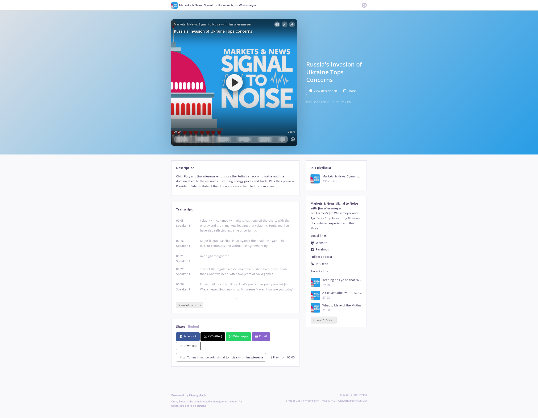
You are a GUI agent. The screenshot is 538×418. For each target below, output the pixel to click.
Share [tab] (180, 326)
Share (352, 91)
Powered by (180, 395)
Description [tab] (185, 168)
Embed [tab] (193, 326)
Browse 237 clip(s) (323, 320)
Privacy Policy (311, 400)
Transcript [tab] (184, 209)
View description (325, 91)
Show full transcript (189, 305)
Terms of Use (292, 400)
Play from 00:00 (284, 357)
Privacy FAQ (328, 400)
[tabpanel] (235, 181)
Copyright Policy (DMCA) (352, 400)
